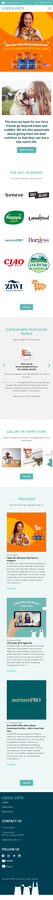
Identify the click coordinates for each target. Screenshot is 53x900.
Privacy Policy (7, 807)
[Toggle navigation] (49, 8)
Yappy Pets (20, 879)
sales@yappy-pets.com (14, 2)
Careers (5, 802)
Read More (11, 588)
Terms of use (7, 811)
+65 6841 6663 (44, 2)
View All (26, 307)
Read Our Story (26, 150)
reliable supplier (10, 382)
